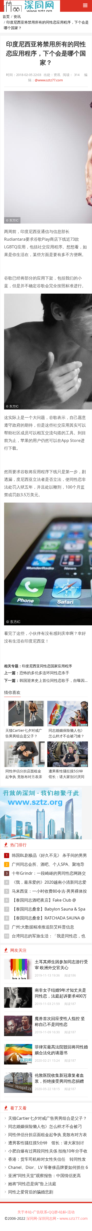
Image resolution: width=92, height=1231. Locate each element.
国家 (54, 665)
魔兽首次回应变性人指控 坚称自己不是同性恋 (60, 1021)
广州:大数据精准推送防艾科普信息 (40, 927)
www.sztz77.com (74, 1218)
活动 (71, 1212)
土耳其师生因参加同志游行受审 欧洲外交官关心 (61, 964)
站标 (62, 1212)
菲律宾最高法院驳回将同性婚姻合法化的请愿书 (61, 1050)
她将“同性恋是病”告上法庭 (32, 1183)
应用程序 (65, 665)
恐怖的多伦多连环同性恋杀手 (44, 672)
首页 (6, 16)
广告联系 (40, 1212)
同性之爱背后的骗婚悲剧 (30, 1192)
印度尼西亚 (31, 665)
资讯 (17, 16)
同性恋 (45, 665)
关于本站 (24, 1212)
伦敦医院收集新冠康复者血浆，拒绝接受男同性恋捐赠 (59, 1078)
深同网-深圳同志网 (41, 1218)
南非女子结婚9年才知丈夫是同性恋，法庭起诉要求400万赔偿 (61, 996)
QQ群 (53, 1212)
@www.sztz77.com (49, 80)
